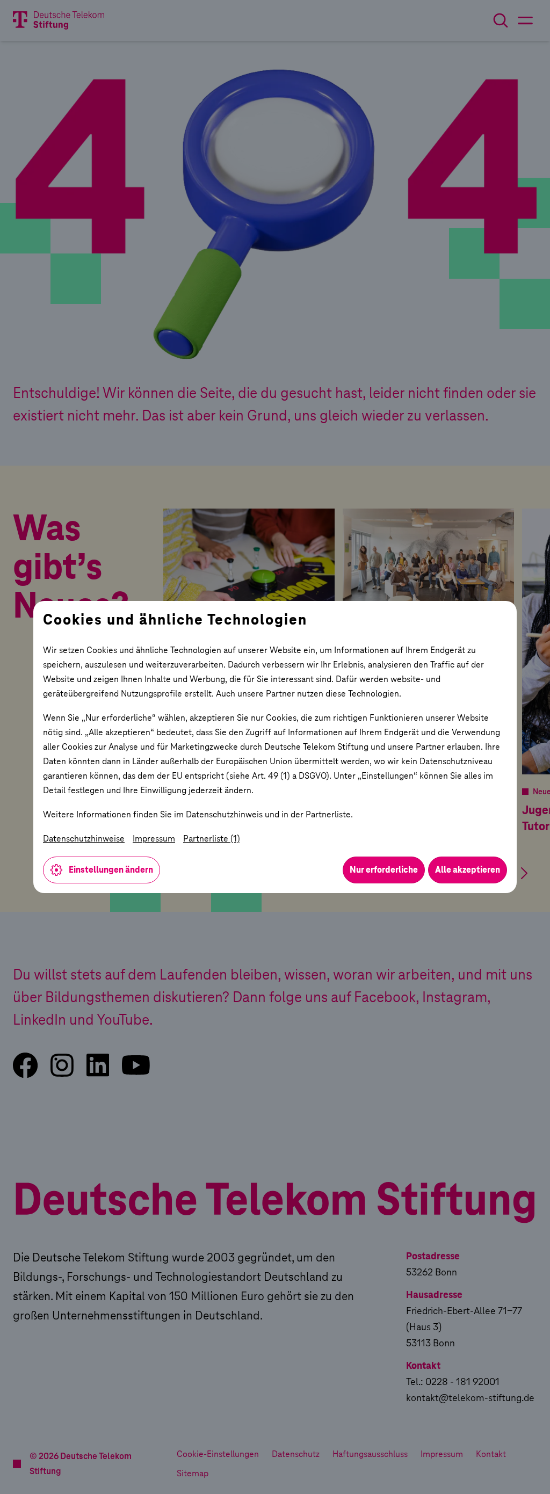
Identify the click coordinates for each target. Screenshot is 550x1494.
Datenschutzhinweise (84, 838)
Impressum (154, 838)
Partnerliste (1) (211, 838)
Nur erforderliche (384, 869)
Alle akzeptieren (467, 869)
